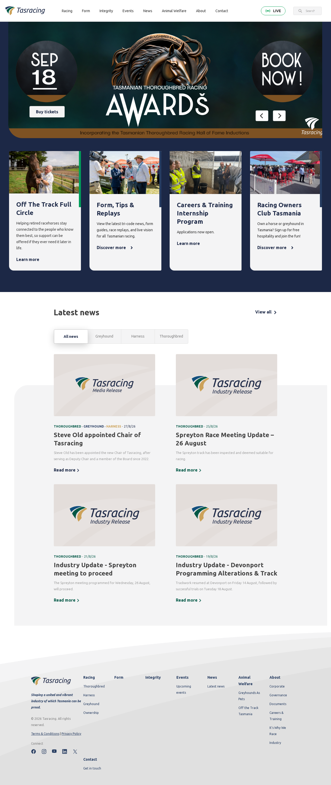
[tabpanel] (165, 482)
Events (128, 11)
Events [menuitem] (182, 677)
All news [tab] (71, 336)
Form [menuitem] (118, 677)
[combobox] (310, 11)
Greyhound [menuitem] (91, 704)
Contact (221, 11)
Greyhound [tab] (104, 336)
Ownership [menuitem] (91, 712)
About (201, 11)
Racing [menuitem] (89, 677)
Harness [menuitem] (89, 695)
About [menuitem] (274, 677)
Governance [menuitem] (278, 695)
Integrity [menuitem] (153, 677)
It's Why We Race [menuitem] (277, 731)
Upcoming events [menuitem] (183, 689)
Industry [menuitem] (275, 742)
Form (86, 11)
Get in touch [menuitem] (92, 768)
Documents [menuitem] (277, 704)
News (147, 11)
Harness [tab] (138, 336)
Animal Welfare (174, 11)
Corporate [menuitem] (277, 686)
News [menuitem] (212, 677)
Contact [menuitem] (90, 759)
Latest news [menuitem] (215, 686)
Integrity (106, 11)
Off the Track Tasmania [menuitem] (248, 711)
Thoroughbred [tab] (171, 336)
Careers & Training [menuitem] (276, 716)
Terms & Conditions (45, 733)
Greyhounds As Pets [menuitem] (249, 696)
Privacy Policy (71, 733)
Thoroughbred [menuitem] (94, 686)
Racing (67, 11)
